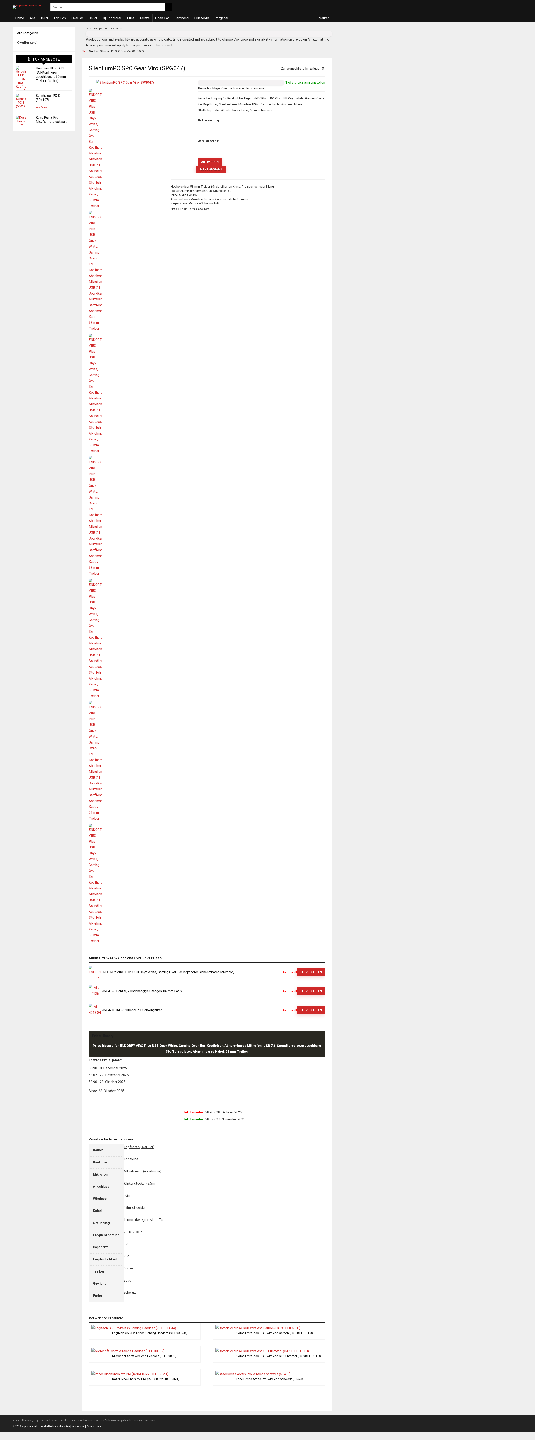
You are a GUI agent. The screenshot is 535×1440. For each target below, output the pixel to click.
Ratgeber (221, 18)
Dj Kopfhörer (112, 18)
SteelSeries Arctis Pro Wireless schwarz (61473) (269, 1379)
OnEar (93, 18)
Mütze (145, 18)
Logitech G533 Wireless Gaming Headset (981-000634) (149, 1333)
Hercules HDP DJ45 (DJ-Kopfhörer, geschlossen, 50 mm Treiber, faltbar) (51, 74)
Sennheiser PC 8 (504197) (48, 98)
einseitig (138, 1208)
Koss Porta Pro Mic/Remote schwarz (52, 120)
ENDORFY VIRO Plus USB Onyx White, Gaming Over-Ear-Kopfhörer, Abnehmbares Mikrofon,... (168, 972)
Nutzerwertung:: (209, 120)
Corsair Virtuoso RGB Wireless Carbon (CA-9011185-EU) (274, 1333)
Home (19, 18)
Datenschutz (94, 1426)
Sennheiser (41, 107)
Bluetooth (201, 18)
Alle (32, 18)
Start (84, 51)
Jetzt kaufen (311, 972)
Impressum (78, 1426)
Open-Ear (162, 18)
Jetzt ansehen (211, 169)
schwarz (130, 1293)
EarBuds (60, 18)
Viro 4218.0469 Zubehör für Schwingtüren (131, 1010)
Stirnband (182, 18)
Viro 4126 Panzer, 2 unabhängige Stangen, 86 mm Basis (141, 991)
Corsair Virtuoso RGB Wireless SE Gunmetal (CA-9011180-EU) (278, 1356)
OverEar (77, 18)
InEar (44, 18)
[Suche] (168, 7)
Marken (323, 18)
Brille (130, 18)
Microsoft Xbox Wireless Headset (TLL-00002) (144, 1356)
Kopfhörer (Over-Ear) (139, 1147)
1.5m (127, 1208)
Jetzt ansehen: (208, 141)
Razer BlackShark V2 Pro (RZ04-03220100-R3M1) (145, 1379)
